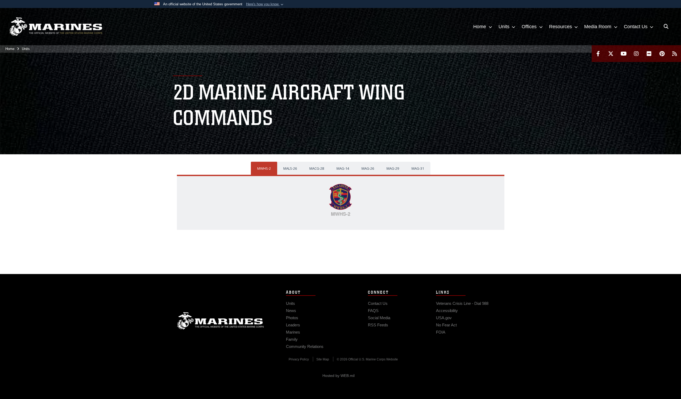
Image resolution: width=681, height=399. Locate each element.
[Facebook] (598, 53)
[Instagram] (636, 53)
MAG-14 (343, 168)
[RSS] (674, 53)
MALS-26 (290, 168)
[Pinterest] (661, 53)
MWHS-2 (264, 168)
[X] (610, 53)
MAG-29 (393, 168)
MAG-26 (368, 168)
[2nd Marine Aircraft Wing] (55, 26)
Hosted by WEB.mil (338, 375)
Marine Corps (220, 320)
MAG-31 (418, 168)
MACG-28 (316, 168)
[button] (265, 4)
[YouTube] (623, 53)
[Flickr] (649, 53)
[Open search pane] (666, 26)
